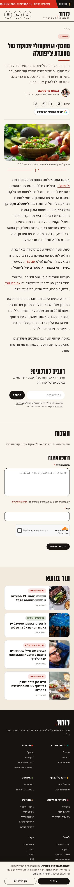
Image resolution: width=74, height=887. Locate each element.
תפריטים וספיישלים (23, 767)
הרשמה (17, 395)
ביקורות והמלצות (56, 800)
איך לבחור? (28, 812)
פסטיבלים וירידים (25, 790)
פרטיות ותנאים (62, 859)
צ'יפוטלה (63, 186)
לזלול (56, 15)
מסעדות (26, 745)
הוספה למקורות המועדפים (50, 112)
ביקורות (66, 807)
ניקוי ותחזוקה (27, 827)
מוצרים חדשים (62, 790)
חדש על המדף (58, 778)
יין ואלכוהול (64, 784)
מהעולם (66, 752)
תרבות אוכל (64, 762)
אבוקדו (30, 261)
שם (67, 508)
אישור (53, 881)
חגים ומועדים (27, 817)
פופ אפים (29, 784)
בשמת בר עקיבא (48, 91)
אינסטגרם (29, 844)
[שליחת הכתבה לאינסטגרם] (44, 104)
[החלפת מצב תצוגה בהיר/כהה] (18, 15)
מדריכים (26, 800)
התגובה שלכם (62, 465)
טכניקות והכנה (26, 822)
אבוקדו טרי (13, 283)
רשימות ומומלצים (61, 817)
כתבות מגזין (64, 812)
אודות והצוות (63, 844)
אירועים (26, 778)
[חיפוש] (27, 15)
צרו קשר (65, 849)
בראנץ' (30, 752)
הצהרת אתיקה (62, 854)
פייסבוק (30, 849)
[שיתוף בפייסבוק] (51, 104)
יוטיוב (31, 854)
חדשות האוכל (58, 745)
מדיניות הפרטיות (19, 502)
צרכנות (66, 757)
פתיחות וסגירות (26, 762)
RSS (32, 859)
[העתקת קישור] (36, 104)
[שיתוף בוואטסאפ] (59, 104)
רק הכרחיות (20, 881)
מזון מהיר (29, 757)
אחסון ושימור (27, 807)
